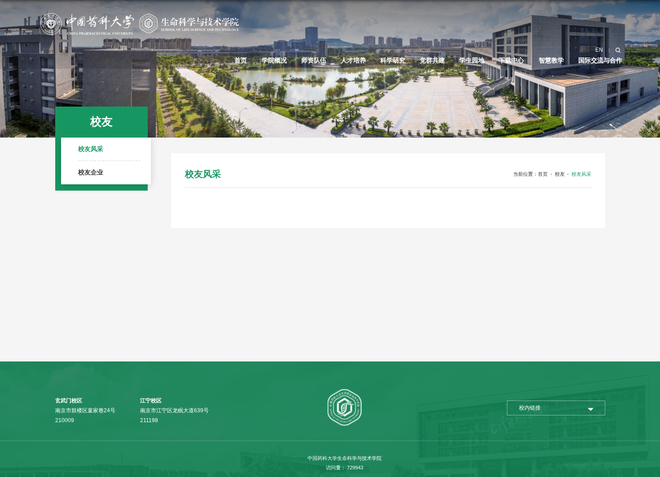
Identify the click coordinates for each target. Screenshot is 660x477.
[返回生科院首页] (139, 14)
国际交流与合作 (600, 60)
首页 (240, 60)
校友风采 (581, 174)
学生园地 (471, 60)
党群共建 (432, 60)
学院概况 (274, 60)
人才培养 (353, 60)
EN (599, 50)
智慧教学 (551, 60)
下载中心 (511, 60)
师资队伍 (313, 60)
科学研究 (392, 60)
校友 (560, 174)
